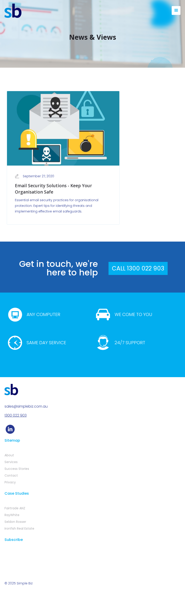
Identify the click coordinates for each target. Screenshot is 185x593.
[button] (176, 10)
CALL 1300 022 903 (138, 268)
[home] (13, 11)
